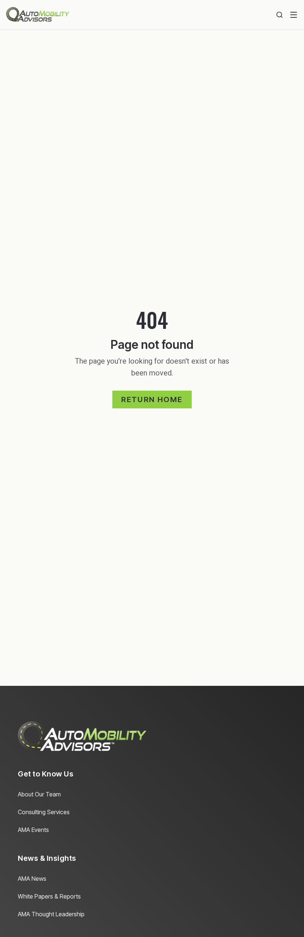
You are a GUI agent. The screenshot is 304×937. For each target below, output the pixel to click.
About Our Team (39, 794)
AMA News (32, 878)
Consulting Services (44, 812)
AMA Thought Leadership (51, 914)
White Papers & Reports (49, 896)
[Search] (279, 14)
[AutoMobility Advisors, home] (38, 15)
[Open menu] (293, 14)
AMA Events (33, 829)
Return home (151, 399)
